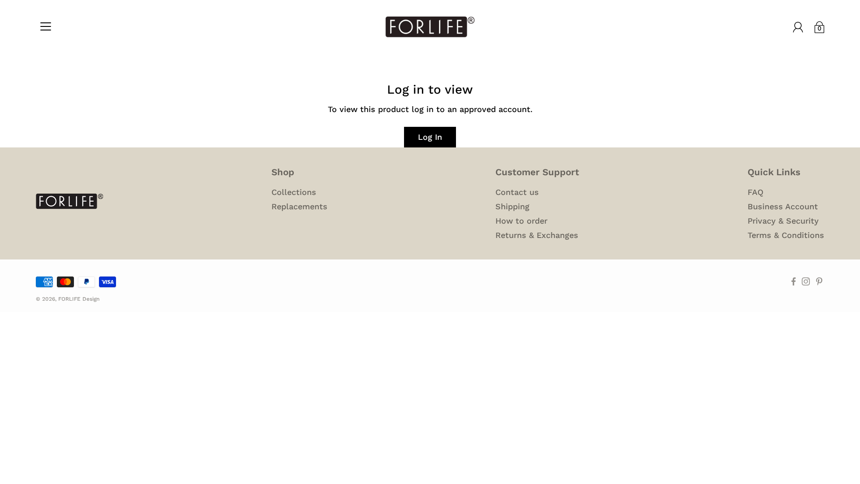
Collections (293, 192)
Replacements (299, 206)
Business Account (783, 206)
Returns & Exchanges (536, 235)
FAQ (755, 192)
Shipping (512, 206)
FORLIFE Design (78, 299)
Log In (430, 137)
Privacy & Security (783, 220)
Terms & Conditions (786, 235)
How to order (521, 220)
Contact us (517, 192)
